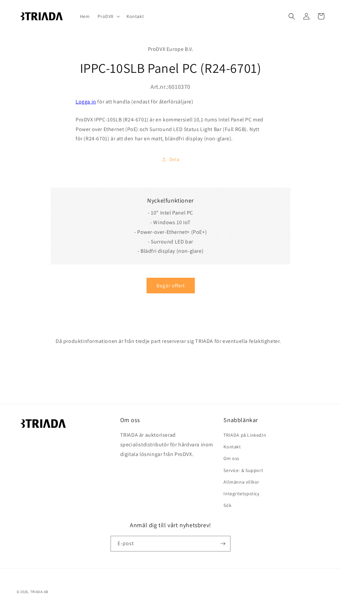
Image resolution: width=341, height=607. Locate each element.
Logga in (86, 101)
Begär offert (171, 285)
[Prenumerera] (222, 543)
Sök (227, 505)
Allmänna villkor (241, 482)
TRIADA (36, 591)
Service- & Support (243, 470)
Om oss (231, 458)
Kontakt (232, 447)
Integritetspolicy (241, 494)
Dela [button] (174, 159)
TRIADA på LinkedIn (244, 435)
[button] (108, 16)
